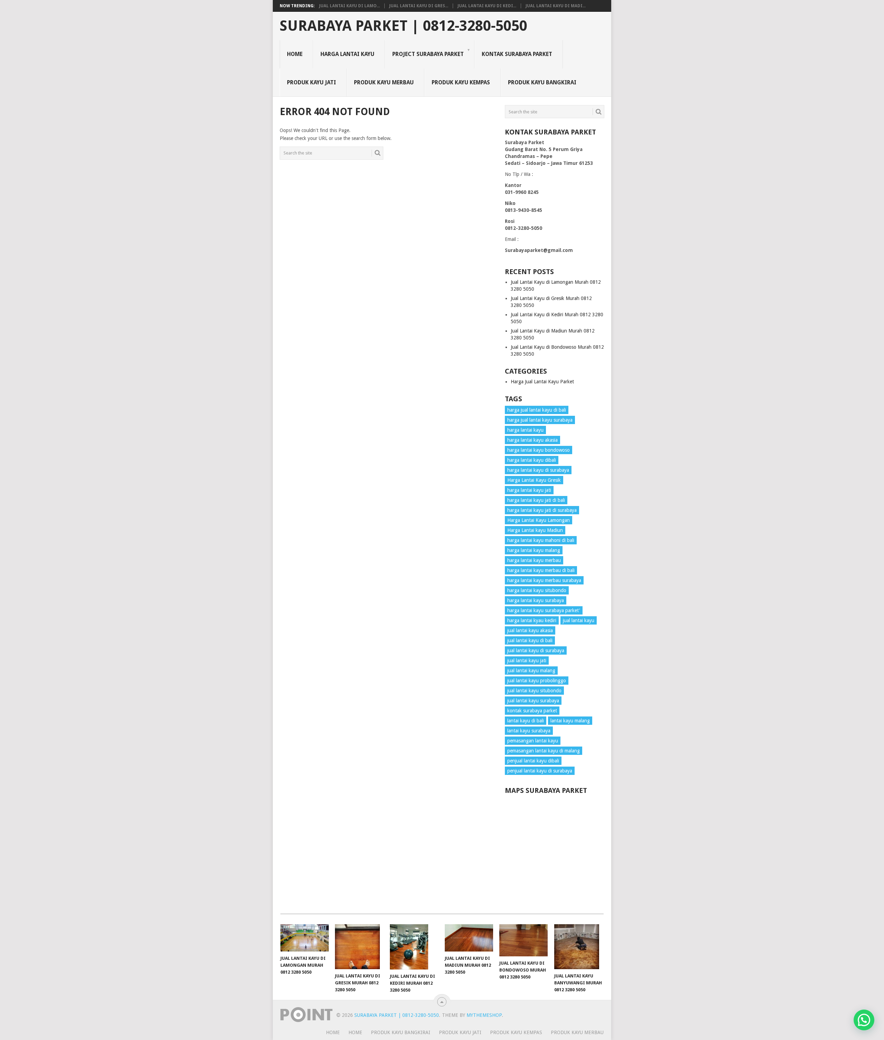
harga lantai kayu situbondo (536, 590)
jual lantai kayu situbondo (534, 690)
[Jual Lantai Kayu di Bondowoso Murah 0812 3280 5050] (523, 940)
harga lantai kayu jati (529, 490)
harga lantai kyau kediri (531, 620)
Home (294, 54)
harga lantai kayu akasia (532, 440)
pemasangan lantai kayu (532, 740)
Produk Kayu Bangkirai (542, 82)
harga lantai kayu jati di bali (536, 500)
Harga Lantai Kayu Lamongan (538, 520)
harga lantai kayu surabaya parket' (543, 610)
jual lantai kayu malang (531, 670)
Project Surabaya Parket (428, 54)
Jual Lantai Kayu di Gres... (418, 5)
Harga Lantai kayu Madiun (535, 530)
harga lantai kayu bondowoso (538, 450)
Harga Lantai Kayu (347, 54)
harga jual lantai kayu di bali (536, 410)
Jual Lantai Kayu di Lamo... (349, 5)
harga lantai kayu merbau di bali (541, 570)
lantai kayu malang (570, 720)
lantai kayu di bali (525, 720)
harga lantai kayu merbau (534, 560)
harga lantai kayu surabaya (535, 600)
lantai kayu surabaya (528, 730)
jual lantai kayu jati (526, 660)
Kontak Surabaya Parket (517, 54)
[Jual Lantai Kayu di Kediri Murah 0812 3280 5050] (414, 946)
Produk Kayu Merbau (384, 82)
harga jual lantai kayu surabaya (540, 420)
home (333, 1032)
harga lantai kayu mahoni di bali (540, 540)
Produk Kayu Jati (311, 82)
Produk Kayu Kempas (461, 82)
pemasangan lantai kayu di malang (543, 750)
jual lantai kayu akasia (530, 630)
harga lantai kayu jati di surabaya (542, 510)
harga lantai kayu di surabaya (538, 470)
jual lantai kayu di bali (529, 640)
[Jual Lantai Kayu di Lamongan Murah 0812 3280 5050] (304, 938)
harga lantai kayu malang (533, 550)
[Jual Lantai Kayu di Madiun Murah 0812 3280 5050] (469, 938)
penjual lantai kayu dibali (533, 760)
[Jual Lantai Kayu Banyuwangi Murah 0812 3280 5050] (578, 946)
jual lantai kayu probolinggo (536, 680)
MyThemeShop (484, 1015)
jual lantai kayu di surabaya (535, 650)
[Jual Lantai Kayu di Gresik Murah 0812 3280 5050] (359, 946)
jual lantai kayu (578, 620)
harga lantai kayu (525, 430)
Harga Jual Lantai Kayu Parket (542, 381)
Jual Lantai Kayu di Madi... (556, 5)
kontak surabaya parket (532, 710)
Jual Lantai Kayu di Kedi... (487, 5)
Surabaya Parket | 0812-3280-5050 (403, 26)
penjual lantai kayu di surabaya (539, 771)
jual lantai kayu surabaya (533, 700)
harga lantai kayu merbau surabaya (544, 580)
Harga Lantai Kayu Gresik (534, 480)
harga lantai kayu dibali (531, 460)
